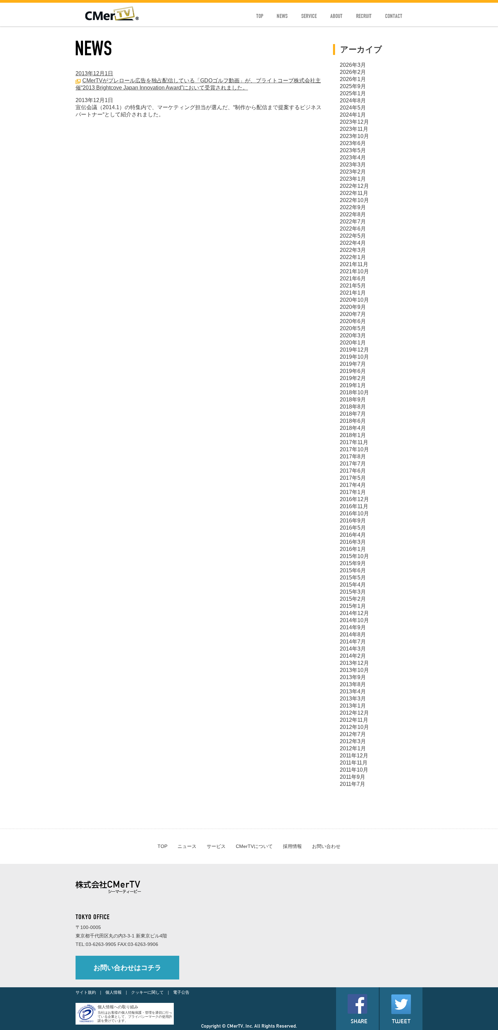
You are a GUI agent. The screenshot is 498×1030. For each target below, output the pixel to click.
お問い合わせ (326, 846)
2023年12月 (354, 122)
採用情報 (292, 846)
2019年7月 (353, 364)
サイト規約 (86, 992)
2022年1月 (353, 257)
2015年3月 (353, 592)
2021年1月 (353, 293)
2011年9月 (352, 777)
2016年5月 (353, 528)
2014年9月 (353, 627)
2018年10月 (354, 392)
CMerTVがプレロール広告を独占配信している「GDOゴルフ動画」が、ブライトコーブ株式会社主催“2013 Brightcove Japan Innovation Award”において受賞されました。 (198, 84)
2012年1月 (353, 748)
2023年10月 (354, 136)
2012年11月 (354, 720)
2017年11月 (354, 442)
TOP (162, 846)
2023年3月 (353, 164)
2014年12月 (354, 613)
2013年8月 (353, 684)
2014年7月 (353, 642)
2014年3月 (353, 649)
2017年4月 (353, 485)
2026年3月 (353, 65)
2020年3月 (353, 335)
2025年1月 (353, 93)
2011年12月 (354, 755)
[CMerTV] (112, 19)
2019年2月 (353, 378)
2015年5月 (353, 577)
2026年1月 (353, 79)
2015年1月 (353, 606)
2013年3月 (353, 698)
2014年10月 (354, 620)
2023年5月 (353, 150)
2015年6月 (353, 570)
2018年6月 (353, 421)
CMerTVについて (254, 846)
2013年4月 (353, 691)
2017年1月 (353, 492)
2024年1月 (353, 115)
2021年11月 (354, 264)
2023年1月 (353, 179)
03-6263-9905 (101, 944)
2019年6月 (353, 371)
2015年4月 (353, 585)
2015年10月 (354, 556)
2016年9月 (353, 520)
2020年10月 (354, 300)
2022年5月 (353, 236)
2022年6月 (353, 229)
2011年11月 (354, 763)
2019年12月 (354, 350)
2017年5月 (353, 478)
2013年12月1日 (94, 73)
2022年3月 (353, 250)
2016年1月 (353, 549)
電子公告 (181, 992)
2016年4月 (353, 535)
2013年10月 (354, 670)
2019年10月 (354, 357)
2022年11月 (354, 193)
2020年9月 (353, 307)
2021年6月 (353, 278)
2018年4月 (353, 428)
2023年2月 (353, 172)
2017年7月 (353, 464)
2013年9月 (353, 677)
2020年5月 (353, 328)
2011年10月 (354, 770)
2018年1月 (353, 435)
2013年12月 (354, 663)
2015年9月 (353, 563)
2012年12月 (354, 713)
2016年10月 (354, 513)
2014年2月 (353, 656)
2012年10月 (354, 727)
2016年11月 (354, 506)
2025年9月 (353, 86)
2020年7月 (353, 314)
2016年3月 (353, 542)
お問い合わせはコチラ (127, 967)
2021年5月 (353, 286)
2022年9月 (353, 207)
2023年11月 (354, 129)
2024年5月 (353, 108)
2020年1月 (353, 342)
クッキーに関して (147, 992)
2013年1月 (353, 706)
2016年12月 (354, 499)
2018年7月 (353, 414)
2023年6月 (353, 143)
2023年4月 (353, 157)
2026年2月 (353, 72)
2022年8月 (353, 214)
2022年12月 (354, 186)
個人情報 (113, 992)
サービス (216, 846)
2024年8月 (353, 100)
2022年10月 (354, 200)
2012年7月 (353, 734)
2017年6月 (353, 471)
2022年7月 (353, 221)
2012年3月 (353, 741)
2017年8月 (353, 456)
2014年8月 (353, 634)
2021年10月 (354, 271)
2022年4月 (353, 243)
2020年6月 (353, 321)
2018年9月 (353, 399)
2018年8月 (353, 407)
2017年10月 (354, 449)
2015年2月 (353, 599)
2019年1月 (353, 385)
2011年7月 (352, 784)
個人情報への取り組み (118, 1007)
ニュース (187, 846)
